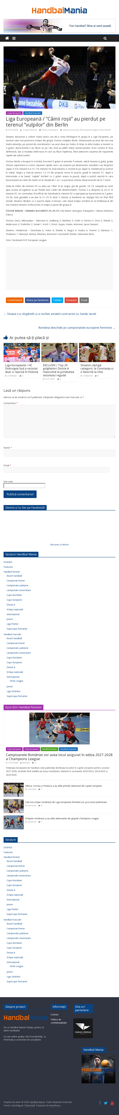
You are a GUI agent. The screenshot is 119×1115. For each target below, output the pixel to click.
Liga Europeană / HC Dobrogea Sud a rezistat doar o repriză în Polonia (21, 368)
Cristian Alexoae (30, 130)
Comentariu (11, 403)
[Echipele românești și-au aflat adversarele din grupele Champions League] (14, 817)
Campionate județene (17, 585)
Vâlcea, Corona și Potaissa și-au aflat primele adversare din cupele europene (63, 785)
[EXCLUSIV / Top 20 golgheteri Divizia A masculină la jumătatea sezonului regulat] (59, 345)
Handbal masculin (33, 113)
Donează (71, 300)
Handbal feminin (12, 571)
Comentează (14, 300)
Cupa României (14, 595)
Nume (8, 447)
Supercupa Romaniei (17, 628)
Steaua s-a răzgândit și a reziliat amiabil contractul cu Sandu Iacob (50, 314)
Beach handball (14, 575)
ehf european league (89, 130)
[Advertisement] (59, 268)
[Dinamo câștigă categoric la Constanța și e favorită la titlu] (97, 345)
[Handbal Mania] (7, 38)
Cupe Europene (14, 113)
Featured (8, 566)
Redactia (26, 762)
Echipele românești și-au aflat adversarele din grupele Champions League (62, 818)
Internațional (13, 614)
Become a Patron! (59, 544)
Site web (8, 481)
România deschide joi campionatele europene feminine (76, 327)
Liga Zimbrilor (13, 691)
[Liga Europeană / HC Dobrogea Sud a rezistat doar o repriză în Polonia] (22, 345)
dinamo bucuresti (70, 130)
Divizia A (11, 604)
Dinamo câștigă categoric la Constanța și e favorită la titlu (97, 368)
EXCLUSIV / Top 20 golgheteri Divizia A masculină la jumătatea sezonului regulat (58, 370)
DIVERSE (8, 562)
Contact (55, 1014)
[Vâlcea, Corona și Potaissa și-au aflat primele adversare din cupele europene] (14, 784)
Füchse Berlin (105, 130)
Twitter (57, 300)
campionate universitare (19, 590)
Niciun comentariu (50, 130)
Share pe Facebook (37, 300)
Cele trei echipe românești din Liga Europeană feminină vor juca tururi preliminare (66, 802)
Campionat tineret (16, 580)
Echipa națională (15, 609)
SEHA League (16, 680)
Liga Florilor (12, 623)
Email (84, 300)
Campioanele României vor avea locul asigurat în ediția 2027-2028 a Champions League (59, 756)
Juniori (10, 619)
